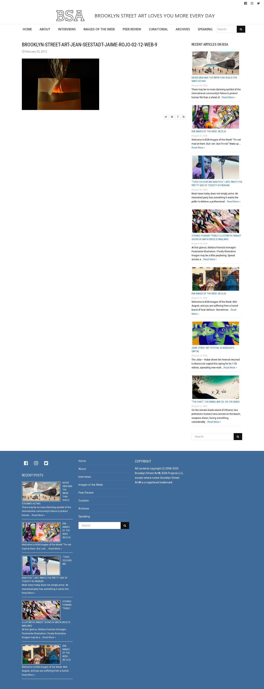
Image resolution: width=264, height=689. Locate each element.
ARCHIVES (183, 29)
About (82, 468)
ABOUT (45, 29)
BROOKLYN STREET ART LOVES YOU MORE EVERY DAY (154, 15)
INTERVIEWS (67, 29)
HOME (27, 29)
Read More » (228, 97)
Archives (83, 508)
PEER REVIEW (132, 29)
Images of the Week (90, 484)
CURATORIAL (158, 29)
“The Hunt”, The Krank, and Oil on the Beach (216, 401)
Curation (83, 500)
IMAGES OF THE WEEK (99, 29)
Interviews (84, 476)
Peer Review (86, 492)
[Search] (241, 29)
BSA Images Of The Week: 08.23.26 (209, 131)
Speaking (84, 516)
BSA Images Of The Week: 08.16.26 (209, 293)
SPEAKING (205, 29)
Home (82, 460)
